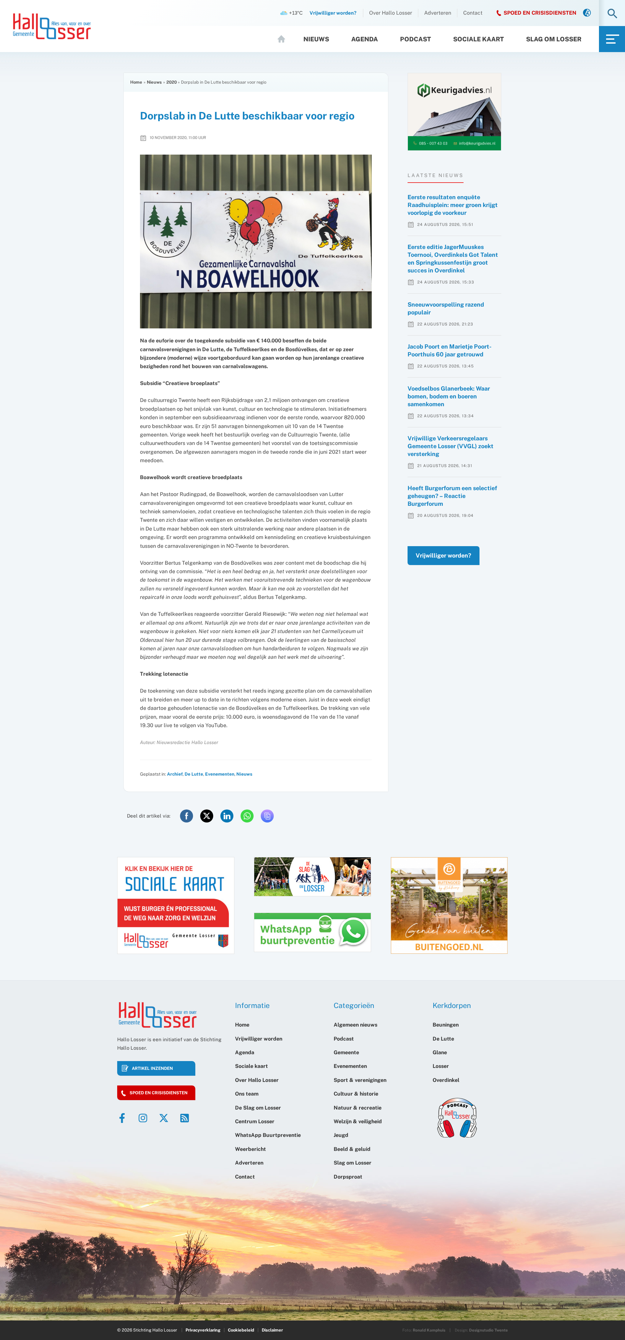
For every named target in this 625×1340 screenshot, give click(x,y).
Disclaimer (272, 1330)
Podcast (415, 39)
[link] (587, 13)
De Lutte (194, 774)
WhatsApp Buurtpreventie (268, 1135)
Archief (175, 774)
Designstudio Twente (488, 1330)
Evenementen (219, 774)
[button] (612, 14)
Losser (441, 1066)
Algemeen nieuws (355, 1025)
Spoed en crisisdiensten (159, 1092)
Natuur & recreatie (358, 1108)
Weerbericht (250, 1149)
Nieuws (316, 39)
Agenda (364, 39)
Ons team (246, 1094)
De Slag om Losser (258, 1108)
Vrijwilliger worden (258, 1039)
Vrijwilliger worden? (443, 555)
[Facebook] (122, 1118)
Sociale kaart (478, 39)
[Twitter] (164, 1118)
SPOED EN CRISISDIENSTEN (540, 13)
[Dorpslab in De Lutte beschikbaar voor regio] (256, 241)
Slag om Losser (553, 39)
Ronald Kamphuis (429, 1330)
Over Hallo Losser (390, 13)
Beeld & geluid (352, 1149)
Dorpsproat (348, 1177)
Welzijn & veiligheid (358, 1121)
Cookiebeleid (241, 1330)
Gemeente (346, 1052)
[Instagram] (143, 1118)
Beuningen (446, 1025)
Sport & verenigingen (360, 1080)
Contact (472, 13)
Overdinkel (446, 1080)
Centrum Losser (254, 1121)
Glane (440, 1052)
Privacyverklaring (203, 1330)
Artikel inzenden (152, 1068)
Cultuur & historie (356, 1094)
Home (284, 39)
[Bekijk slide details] (454, 112)
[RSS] (184, 1118)
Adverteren (437, 13)
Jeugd (341, 1135)
